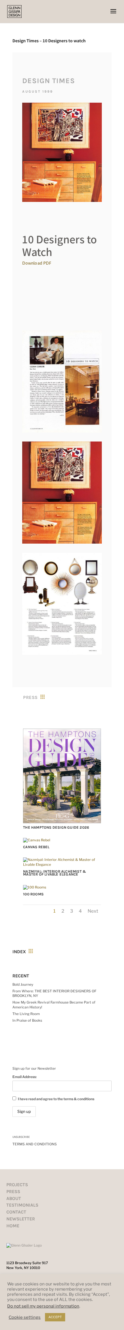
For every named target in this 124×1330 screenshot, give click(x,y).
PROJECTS (17, 1184)
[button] (113, 15)
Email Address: (24, 1077)
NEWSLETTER (20, 1219)
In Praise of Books (27, 1020)
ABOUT (13, 1198)
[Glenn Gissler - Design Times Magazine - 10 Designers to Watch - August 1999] (62, 432)
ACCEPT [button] (55, 1317)
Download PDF (36, 263)
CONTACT (16, 1212)
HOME (12, 1225)
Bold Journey (22, 984)
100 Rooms (33, 894)
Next (93, 911)
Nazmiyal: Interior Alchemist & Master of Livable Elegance (54, 872)
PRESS (13, 1191)
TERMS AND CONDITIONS (34, 1144)
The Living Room (26, 1014)
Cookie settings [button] (25, 1317)
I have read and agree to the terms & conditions (56, 1099)
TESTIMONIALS (22, 1205)
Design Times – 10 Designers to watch (49, 41)
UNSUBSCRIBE (21, 1137)
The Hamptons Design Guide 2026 (56, 827)
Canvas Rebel (36, 847)
